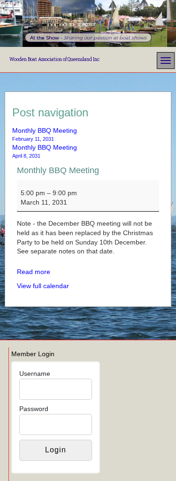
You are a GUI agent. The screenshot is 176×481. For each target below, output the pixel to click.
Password (33, 408)
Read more (33, 271)
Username (34, 373)
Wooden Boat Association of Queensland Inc (54, 59)
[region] (88, 23)
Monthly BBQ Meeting (58, 170)
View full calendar (43, 286)
